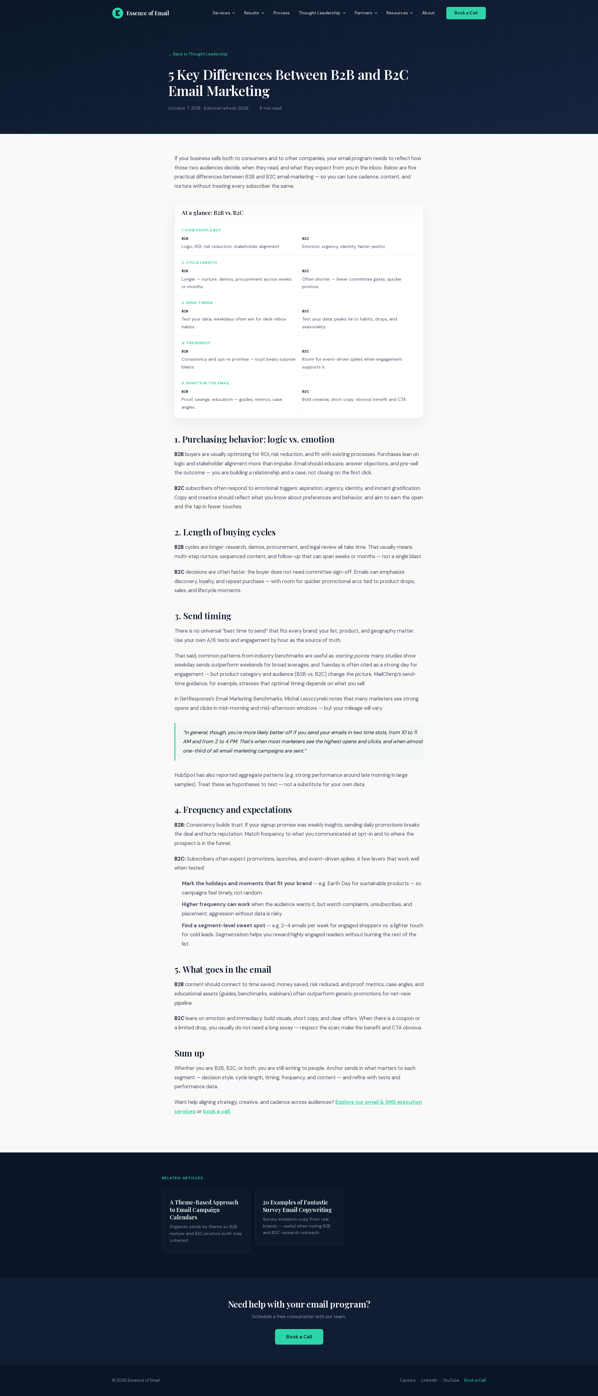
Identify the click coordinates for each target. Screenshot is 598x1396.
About (428, 13)
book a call (216, 1111)
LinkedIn (429, 1380)
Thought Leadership (320, 13)
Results (251, 13)
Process (281, 13)
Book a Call (466, 13)
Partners (364, 13)
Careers (408, 1380)
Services (221, 13)
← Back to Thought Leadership (198, 54)
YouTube (451, 1380)
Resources (397, 13)
